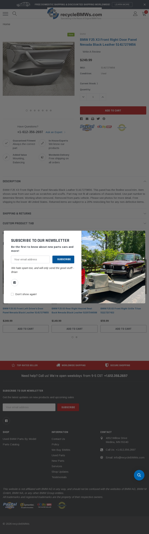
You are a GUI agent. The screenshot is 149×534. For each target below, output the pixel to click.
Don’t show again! (26, 294)
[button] (141, 235)
